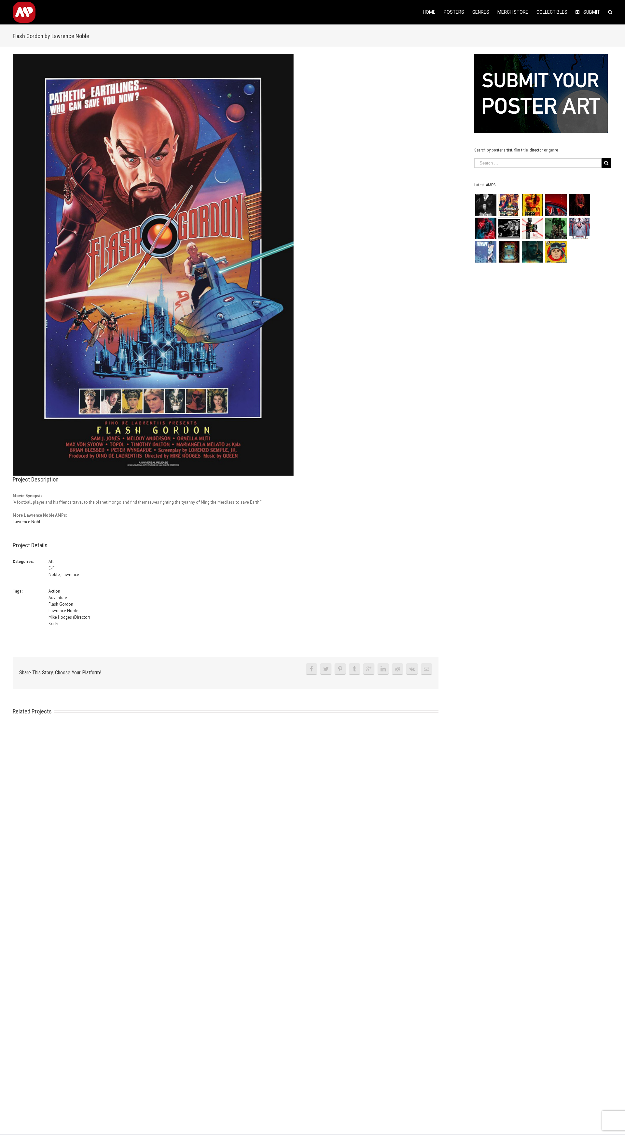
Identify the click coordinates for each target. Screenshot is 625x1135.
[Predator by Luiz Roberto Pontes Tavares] (556, 228)
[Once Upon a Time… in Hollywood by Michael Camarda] (509, 205)
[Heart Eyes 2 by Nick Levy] (485, 228)
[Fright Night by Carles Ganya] (509, 228)
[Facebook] (311, 668)
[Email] (426, 668)
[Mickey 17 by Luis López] (556, 252)
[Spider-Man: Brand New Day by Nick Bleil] (579, 228)
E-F (51, 568)
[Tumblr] (354, 668)
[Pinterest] (340, 668)
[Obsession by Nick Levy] (532, 205)
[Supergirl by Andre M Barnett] (579, 205)
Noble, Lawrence (64, 574)
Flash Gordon (61, 604)
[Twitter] (325, 668)
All (51, 561)
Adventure (58, 597)
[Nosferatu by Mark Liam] (485, 205)
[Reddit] (397, 668)
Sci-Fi (53, 623)
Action (54, 591)
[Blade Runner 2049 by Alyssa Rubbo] (532, 252)
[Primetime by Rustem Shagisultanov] (485, 252)
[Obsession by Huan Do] (556, 205)
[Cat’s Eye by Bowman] (509, 252)
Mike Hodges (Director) (69, 617)
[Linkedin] (383, 668)
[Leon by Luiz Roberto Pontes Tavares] (532, 228)
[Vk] (412, 668)
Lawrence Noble (28, 521)
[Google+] (368, 668)
